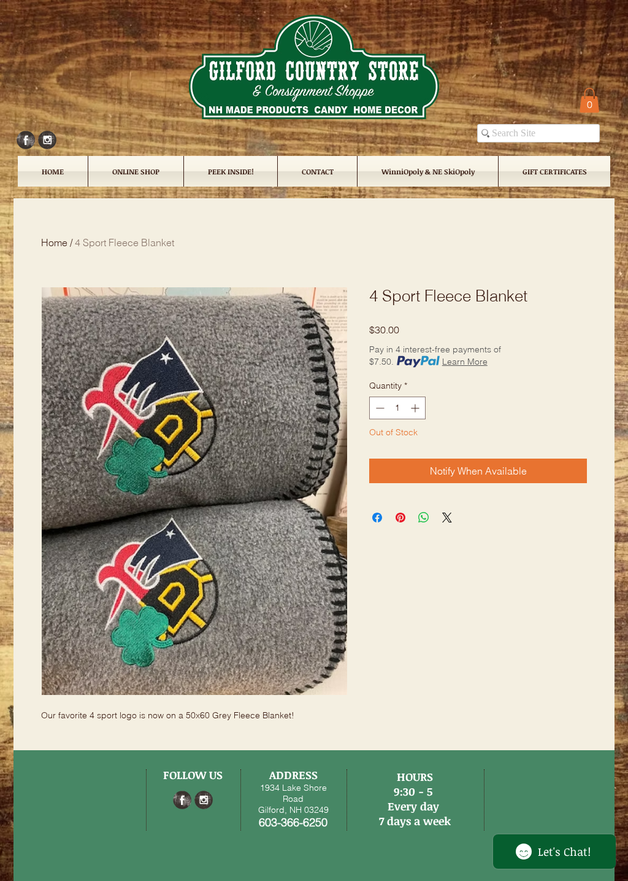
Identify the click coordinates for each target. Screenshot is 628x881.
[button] (589, 100)
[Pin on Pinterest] (400, 517)
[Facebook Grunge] (26, 140)
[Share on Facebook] (377, 517)
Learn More (465, 361)
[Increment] (416, 408)
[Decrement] (378, 408)
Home (54, 242)
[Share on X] (447, 517)
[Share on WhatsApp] (423, 517)
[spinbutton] (397, 408)
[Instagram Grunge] (47, 140)
